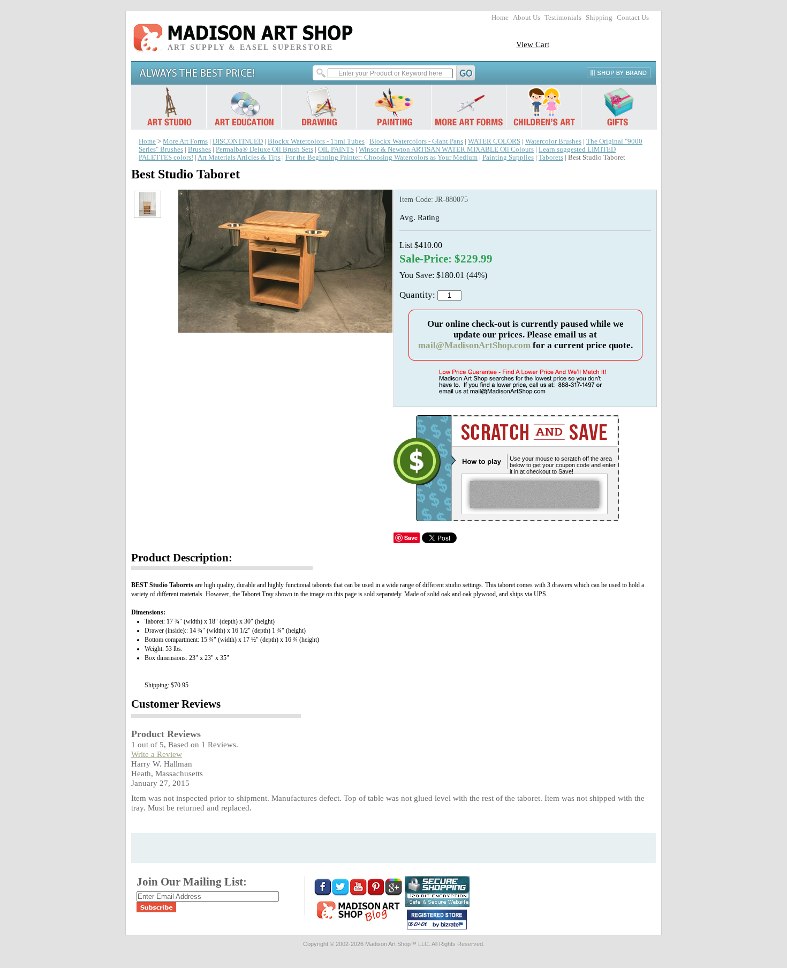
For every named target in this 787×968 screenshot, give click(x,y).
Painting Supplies (508, 157)
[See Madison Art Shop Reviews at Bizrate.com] (437, 919)
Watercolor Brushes (553, 141)
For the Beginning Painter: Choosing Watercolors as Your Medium (381, 157)
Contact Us (633, 17)
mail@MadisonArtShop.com (474, 345)
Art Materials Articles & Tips (239, 157)
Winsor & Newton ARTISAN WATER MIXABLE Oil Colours (446, 149)
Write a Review (156, 754)
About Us (526, 17)
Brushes (199, 149)
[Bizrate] (453, 925)
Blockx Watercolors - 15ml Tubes (316, 141)
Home (500, 17)
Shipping (599, 17)
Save (411, 538)
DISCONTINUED (238, 141)
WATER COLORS (494, 141)
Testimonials (562, 17)
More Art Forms (185, 141)
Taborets (551, 157)
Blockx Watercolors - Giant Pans (416, 141)
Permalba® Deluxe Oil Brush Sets (264, 149)
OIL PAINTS (336, 149)
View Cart (532, 44)
